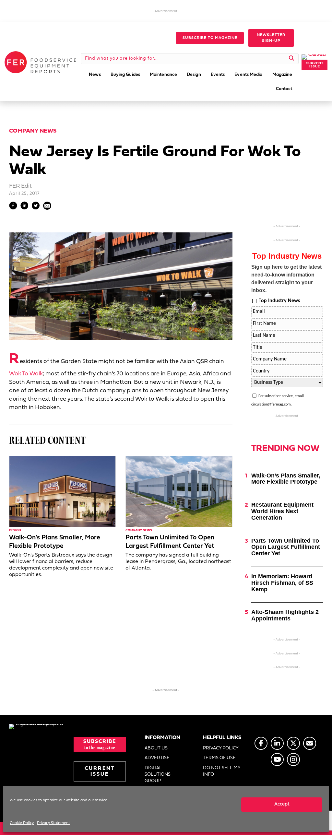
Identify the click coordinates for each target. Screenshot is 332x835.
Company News (32, 131)
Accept (282, 804)
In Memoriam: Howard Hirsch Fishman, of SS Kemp (282, 583)
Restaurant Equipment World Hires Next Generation (282, 511)
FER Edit (20, 186)
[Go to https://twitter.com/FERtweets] (293, 743)
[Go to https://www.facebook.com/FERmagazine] (261, 743)
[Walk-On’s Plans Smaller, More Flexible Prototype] (62, 491)
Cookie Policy (22, 823)
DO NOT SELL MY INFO (221, 771)
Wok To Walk (26, 374)
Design (15, 530)
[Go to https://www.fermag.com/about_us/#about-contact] (309, 743)
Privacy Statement (53, 823)
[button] (210, 38)
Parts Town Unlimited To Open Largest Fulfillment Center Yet (285, 547)
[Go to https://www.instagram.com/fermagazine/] (293, 759)
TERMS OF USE (219, 758)
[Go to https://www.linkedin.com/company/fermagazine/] (277, 743)
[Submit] (291, 58)
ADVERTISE (157, 758)
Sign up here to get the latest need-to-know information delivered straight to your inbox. (286, 278)
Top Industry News (279, 300)
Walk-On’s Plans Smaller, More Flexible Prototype (285, 478)
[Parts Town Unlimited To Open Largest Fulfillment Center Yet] (179, 491)
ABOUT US (156, 748)
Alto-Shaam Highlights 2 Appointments (285, 615)
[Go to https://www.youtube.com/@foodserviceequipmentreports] (277, 759)
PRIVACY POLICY (221, 748)
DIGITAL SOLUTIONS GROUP (158, 775)
